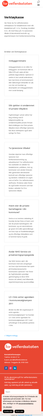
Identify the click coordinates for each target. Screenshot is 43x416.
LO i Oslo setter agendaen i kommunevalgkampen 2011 (21, 300)
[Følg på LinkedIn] (15, 368)
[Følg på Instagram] (10, 368)
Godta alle (8, 411)
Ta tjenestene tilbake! (19, 148)
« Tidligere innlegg (11, 336)
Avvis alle (19, 411)
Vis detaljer (7, 407)
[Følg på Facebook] (6, 368)
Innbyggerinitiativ (17, 60)
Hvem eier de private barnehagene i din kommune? (19, 209)
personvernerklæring (26, 403)
